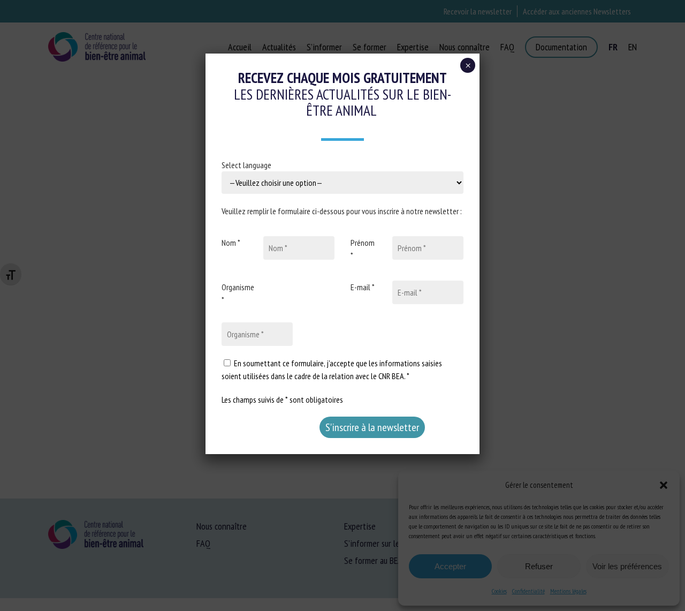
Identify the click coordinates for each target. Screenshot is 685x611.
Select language (246, 165)
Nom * (231, 242)
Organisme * (238, 293)
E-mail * (363, 287)
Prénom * (363, 249)
